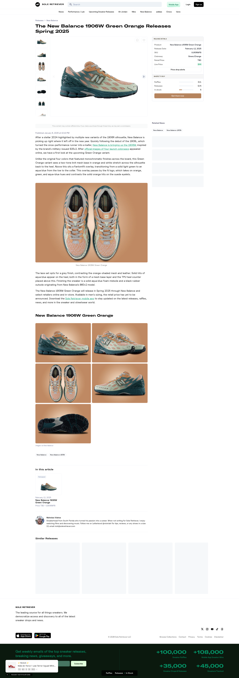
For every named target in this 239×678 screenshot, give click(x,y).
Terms (200, 637)
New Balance (146, 11)
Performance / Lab (76, 11)
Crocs (169, 11)
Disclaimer (219, 637)
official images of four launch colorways (107, 148)
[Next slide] (144, 77)
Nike (134, 11)
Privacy (191, 637)
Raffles (109, 673)
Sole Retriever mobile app (79, 298)
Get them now (177, 96)
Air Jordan (122, 11)
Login (188, 4)
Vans (178, 11)
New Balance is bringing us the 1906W (114, 145)
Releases (39, 20)
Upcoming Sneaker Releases (101, 11)
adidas (159, 11)
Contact (182, 637)
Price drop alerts (178, 69)
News (61, 11)
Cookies (208, 637)
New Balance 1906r (57, 455)
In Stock (129, 673)
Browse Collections (168, 637)
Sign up (199, 4)
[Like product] (143, 40)
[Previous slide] (54, 77)
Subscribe (78, 663)
